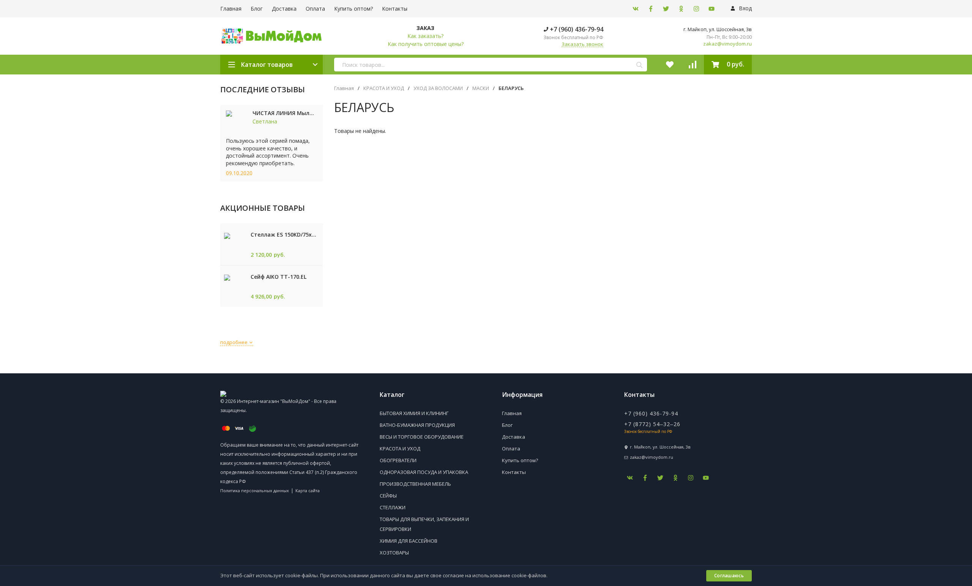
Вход (744, 8)
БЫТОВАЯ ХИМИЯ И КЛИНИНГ (414, 413)
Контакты (394, 8)
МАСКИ (480, 88)
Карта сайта (307, 490)
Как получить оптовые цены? (426, 43)
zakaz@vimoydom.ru (727, 43)
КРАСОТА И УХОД (383, 88)
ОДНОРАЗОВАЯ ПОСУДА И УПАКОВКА (424, 472)
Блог (257, 8)
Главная (230, 8)
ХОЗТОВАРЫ (394, 552)
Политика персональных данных (254, 490)
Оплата (315, 8)
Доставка (284, 8)
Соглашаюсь (729, 575)
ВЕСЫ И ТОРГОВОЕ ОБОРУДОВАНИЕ (422, 436)
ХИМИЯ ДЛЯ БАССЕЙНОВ (408, 540)
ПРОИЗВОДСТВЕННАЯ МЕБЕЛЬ (415, 483)
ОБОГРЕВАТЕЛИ (398, 460)
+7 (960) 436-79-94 (575, 29)
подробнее (234, 342)
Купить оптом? (353, 8)
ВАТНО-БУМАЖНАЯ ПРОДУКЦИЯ (417, 425)
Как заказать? (425, 35)
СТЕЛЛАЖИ (393, 507)
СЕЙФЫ (388, 495)
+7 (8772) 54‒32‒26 (652, 424)
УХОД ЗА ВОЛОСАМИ (438, 88)
